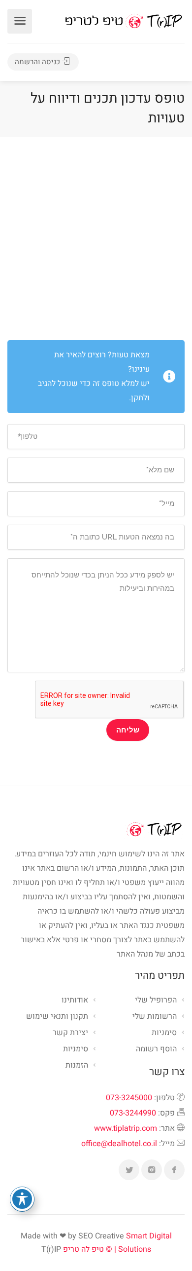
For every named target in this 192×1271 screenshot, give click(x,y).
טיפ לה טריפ (83, 1249)
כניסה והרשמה (38, 61)
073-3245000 (129, 1098)
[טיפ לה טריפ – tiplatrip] (124, 21)
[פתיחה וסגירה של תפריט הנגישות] (22, 1199)
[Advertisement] (96, 238)
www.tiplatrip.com (125, 1128)
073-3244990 (133, 1113)
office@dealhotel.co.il (119, 1144)
